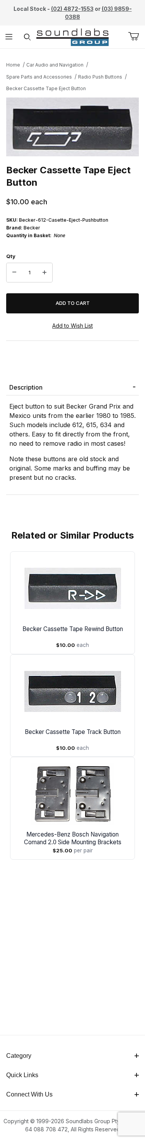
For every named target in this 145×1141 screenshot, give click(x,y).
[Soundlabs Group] (72, 36)
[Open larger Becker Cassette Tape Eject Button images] (72, 127)
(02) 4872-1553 (72, 8)
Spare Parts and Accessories (39, 77)
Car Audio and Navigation (55, 65)
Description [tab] (26, 387)
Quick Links (22, 1075)
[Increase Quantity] (44, 272)
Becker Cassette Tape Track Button (73, 732)
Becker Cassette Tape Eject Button (46, 88)
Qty (10, 256)
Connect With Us (29, 1094)
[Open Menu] (9, 37)
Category (18, 1055)
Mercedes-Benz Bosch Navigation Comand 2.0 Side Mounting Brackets (72, 838)
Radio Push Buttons (100, 77)
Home (13, 65)
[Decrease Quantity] (14, 272)
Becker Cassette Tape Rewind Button (72, 629)
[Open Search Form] (27, 37)
